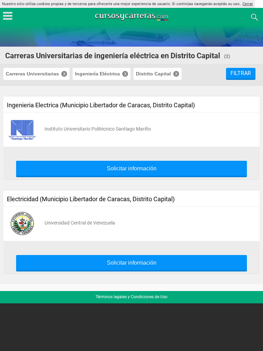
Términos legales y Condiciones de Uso (131, 296)
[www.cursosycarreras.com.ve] (132, 17)
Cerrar (247, 4)
